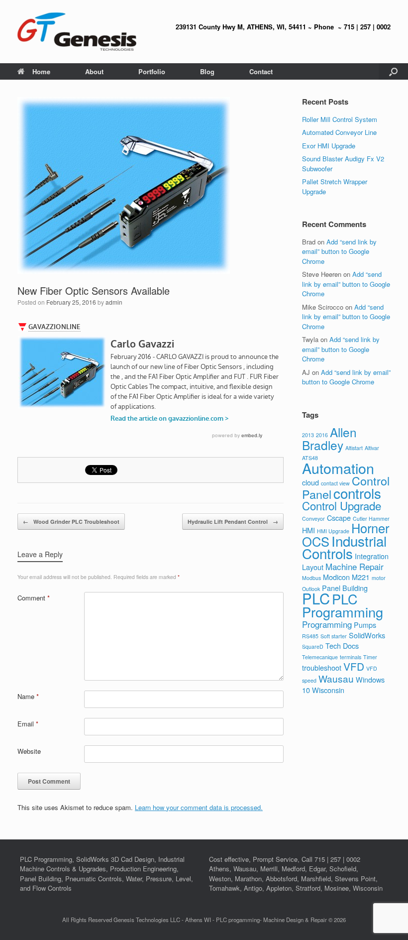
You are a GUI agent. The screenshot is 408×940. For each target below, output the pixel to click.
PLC (316, 598)
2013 (308, 435)
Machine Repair (354, 566)
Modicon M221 (346, 577)
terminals (350, 657)
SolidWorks (367, 635)
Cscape (339, 517)
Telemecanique (320, 657)
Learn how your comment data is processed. (199, 807)
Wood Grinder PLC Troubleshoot (71, 521)
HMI (308, 530)
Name (28, 696)
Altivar (372, 448)
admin (113, 302)
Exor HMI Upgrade (328, 145)
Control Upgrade (341, 505)
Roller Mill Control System (339, 119)
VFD (353, 666)
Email (27, 723)
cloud (310, 482)
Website (29, 751)
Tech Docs (342, 645)
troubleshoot (321, 667)
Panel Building (345, 588)
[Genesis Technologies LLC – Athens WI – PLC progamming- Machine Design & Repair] (76, 31)
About (94, 71)
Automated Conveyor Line (339, 132)
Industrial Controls (344, 547)
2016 (322, 435)
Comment (33, 597)
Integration (372, 556)
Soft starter (333, 636)
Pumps (365, 624)
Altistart (354, 448)
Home (41, 71)
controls (357, 493)
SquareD (312, 646)
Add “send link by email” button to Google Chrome (339, 251)
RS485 (310, 636)
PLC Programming (342, 605)
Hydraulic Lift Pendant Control (233, 521)
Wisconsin (328, 690)
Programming (327, 624)
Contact (261, 71)
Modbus (311, 578)
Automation (338, 468)
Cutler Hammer (371, 518)
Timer (370, 657)
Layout (312, 567)
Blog (207, 71)
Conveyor (313, 518)
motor (379, 578)
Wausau (336, 678)
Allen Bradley (329, 438)
